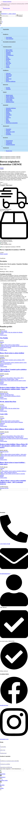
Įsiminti (2, 168)
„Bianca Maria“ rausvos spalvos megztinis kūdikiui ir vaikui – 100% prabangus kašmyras (13, 482)
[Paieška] (14, 20)
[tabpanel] (14, 292)
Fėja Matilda (4, 338)
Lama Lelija (4, 414)
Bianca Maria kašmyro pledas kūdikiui (12, 353)
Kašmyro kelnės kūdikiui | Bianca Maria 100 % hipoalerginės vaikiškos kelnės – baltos (13, 388)
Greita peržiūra (3, 335)
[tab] (14, 258)
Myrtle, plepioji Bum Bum (8, 401)
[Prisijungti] (1, 18)
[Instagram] (1, 10)
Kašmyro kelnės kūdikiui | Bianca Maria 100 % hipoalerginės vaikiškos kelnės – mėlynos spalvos (13, 445)
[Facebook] (0, 10)
